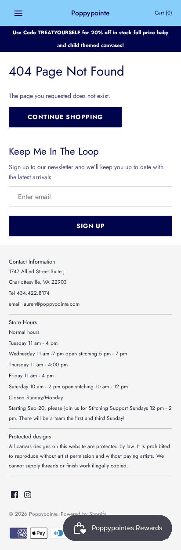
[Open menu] (18, 13)
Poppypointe (43, 513)
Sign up (90, 225)
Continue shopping (65, 116)
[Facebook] (14, 495)
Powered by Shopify (83, 513)
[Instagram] (27, 495)
